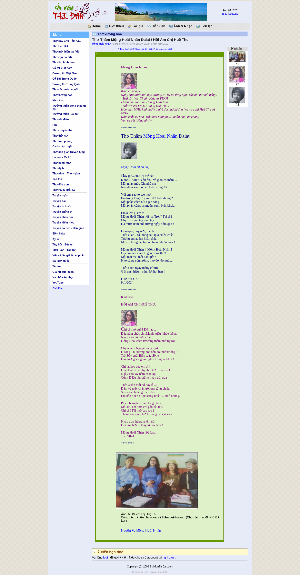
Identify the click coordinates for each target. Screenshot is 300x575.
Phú (55, 124)
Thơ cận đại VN (62, 57)
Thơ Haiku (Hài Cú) (64, 189)
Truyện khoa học (62, 217)
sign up (233, 13)
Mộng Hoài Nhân (101, 43)
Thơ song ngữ (61, 162)
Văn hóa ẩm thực (63, 277)
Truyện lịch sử (61, 206)
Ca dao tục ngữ (62, 146)
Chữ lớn (57, 288)
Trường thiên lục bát (65, 113)
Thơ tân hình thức (63, 62)
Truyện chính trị (62, 211)
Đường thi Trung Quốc (66, 84)
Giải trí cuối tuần (63, 271)
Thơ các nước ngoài (65, 89)
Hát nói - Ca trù (61, 157)
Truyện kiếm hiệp (63, 222)
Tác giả (137, 26)
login (224, 13)
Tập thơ (57, 179)
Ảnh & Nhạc (182, 26)
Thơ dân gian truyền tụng (68, 151)
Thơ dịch (58, 168)
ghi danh (169, 557)
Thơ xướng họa (62, 94)
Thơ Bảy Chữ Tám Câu (66, 40)
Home (96, 26)
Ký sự (56, 239)
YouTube (57, 282)
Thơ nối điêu (60, 119)
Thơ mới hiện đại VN (65, 51)
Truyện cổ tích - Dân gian (68, 228)
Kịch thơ (57, 100)
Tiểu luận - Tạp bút (64, 249)
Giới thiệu (116, 26)
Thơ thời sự (60, 135)
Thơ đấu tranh (61, 184)
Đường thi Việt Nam (65, 73)
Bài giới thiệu (61, 260)
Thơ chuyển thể (62, 130)
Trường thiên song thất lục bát (69, 107)
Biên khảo (58, 233)
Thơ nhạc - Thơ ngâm (66, 173)
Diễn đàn (158, 26)
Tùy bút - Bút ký (62, 244)
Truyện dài (59, 201)
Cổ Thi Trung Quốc (64, 78)
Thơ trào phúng (62, 141)
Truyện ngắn (60, 195)
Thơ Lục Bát (60, 46)
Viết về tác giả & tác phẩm (68, 255)
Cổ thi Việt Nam (62, 67)
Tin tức (56, 266)
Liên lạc (206, 26)
